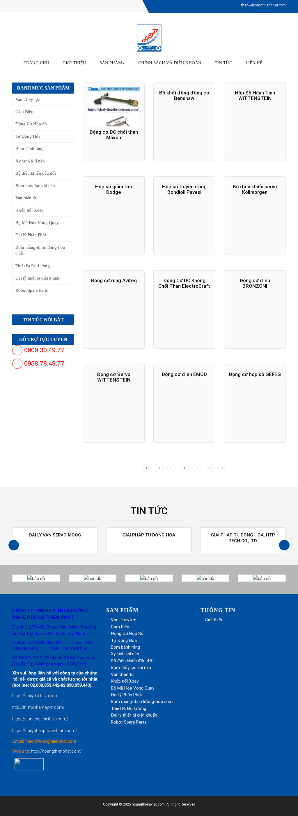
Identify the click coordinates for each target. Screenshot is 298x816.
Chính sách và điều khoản (169, 62)
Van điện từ (25, 198)
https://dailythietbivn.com (35, 695)
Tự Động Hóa (27, 136)
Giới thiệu (214, 619)
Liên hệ (254, 62)
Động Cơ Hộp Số (31, 123)
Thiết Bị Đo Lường (32, 266)
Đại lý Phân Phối (30, 234)
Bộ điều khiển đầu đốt (35, 173)
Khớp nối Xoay (29, 210)
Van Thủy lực (27, 99)
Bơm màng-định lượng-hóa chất (40, 250)
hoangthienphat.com (148, 804)
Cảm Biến (24, 111)
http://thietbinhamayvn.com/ (38, 707)
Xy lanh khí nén (30, 161)
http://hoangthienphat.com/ (56, 751)
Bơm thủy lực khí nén (35, 185)
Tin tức (223, 62)
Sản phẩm (111, 62)
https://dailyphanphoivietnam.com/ (44, 730)
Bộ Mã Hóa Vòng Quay (37, 222)
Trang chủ (36, 62)
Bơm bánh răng (29, 148)
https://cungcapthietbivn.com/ (40, 719)
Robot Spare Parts (31, 290)
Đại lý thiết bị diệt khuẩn (38, 278)
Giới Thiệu (74, 62)
